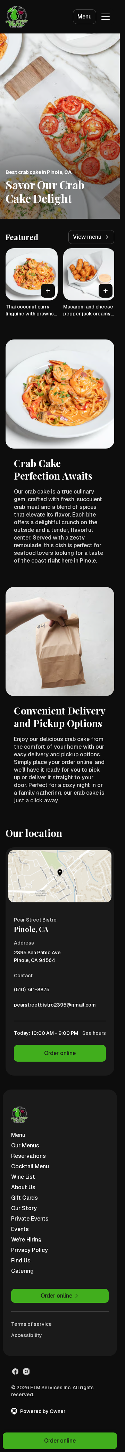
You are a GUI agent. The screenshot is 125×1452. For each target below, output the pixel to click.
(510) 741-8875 (31, 991)
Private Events (30, 1218)
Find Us (21, 1260)
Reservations (28, 1156)
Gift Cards (24, 1197)
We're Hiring (26, 1239)
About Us (23, 1187)
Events (20, 1229)
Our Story (24, 1208)
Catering (22, 1271)
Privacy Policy (29, 1250)
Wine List (23, 1176)
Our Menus (25, 1145)
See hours (94, 1033)
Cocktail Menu (30, 1166)
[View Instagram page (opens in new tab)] (26, 1371)
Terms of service (31, 1324)
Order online (60, 1053)
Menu (84, 16)
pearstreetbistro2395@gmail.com (55, 1006)
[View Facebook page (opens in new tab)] (15, 1371)
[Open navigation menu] (105, 17)
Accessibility (26, 1335)
